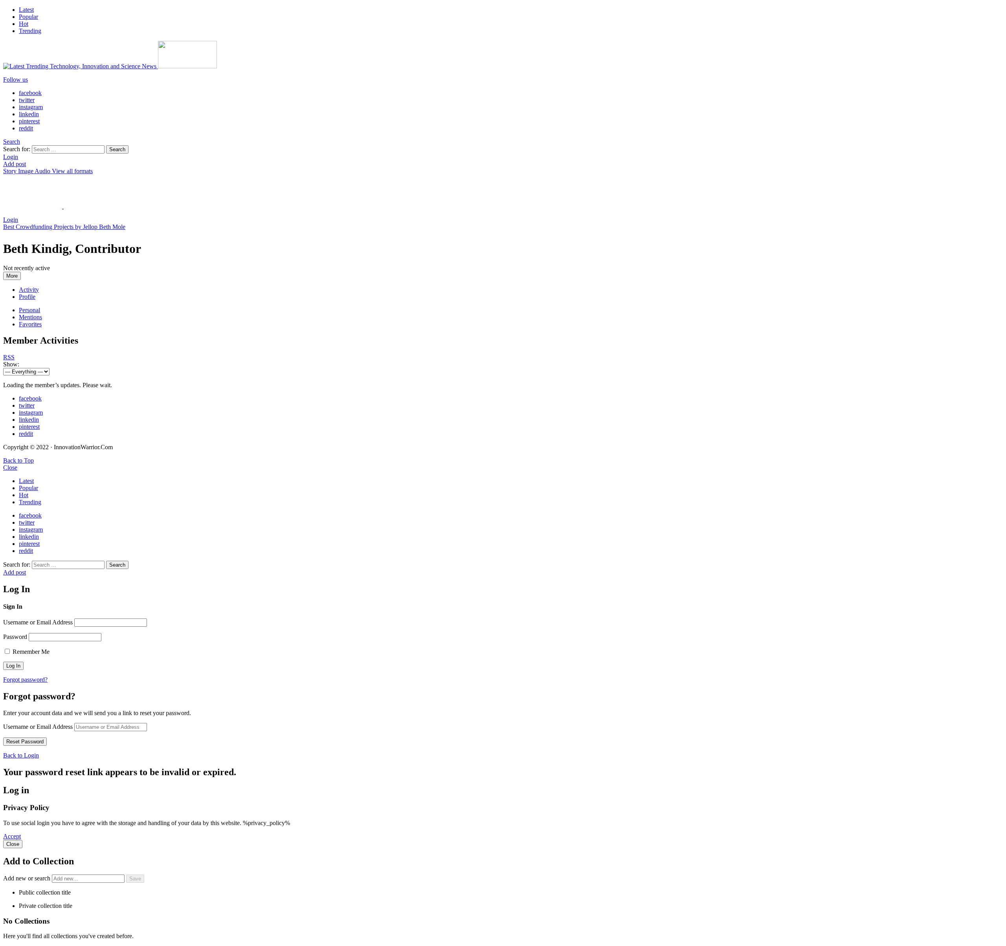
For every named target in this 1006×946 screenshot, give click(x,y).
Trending (30, 30)
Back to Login (21, 755)
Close (10, 467)
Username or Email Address (38, 622)
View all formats (72, 171)
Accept (12, 836)
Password (15, 636)
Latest (26, 9)
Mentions (30, 317)
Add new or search (27, 878)
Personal (29, 310)
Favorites (30, 324)
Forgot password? (25, 679)
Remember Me (30, 651)
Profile (27, 296)
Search (117, 149)
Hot (23, 23)
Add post (14, 164)
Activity (29, 289)
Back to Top (18, 460)
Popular (28, 16)
